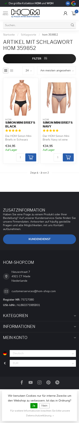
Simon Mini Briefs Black (20, 124)
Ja (34, 406)
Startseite (9, 35)
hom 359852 (50, 35)
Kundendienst (40, 239)
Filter (37, 59)
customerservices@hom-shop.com (34, 291)
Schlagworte (28, 35)
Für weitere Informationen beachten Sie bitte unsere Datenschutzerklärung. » (40, 413)
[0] (74, 13)
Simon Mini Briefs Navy (58, 124)
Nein (44, 406)
